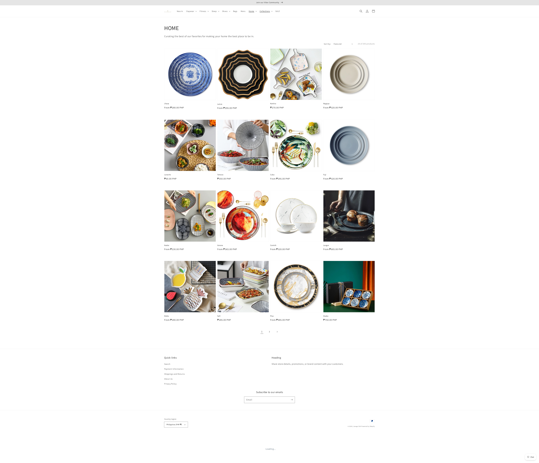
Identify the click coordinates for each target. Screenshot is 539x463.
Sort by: (327, 44)
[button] (361, 11)
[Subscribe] (292, 400)
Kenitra (273, 103)
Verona (220, 245)
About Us (168, 379)
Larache (167, 174)
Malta (166, 316)
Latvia (219, 104)
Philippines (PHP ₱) (174, 424)
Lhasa (166, 103)
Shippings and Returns (174, 374)
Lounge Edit (357, 426)
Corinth (273, 245)
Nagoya (326, 103)
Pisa (272, 316)
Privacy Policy (170, 384)
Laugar (326, 245)
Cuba (272, 174)
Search (167, 364)
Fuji (324, 174)
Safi (219, 316)
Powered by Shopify (368, 426)
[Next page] (277, 332)
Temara (220, 174)
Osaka (325, 316)
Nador (166, 245)
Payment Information (174, 369)
